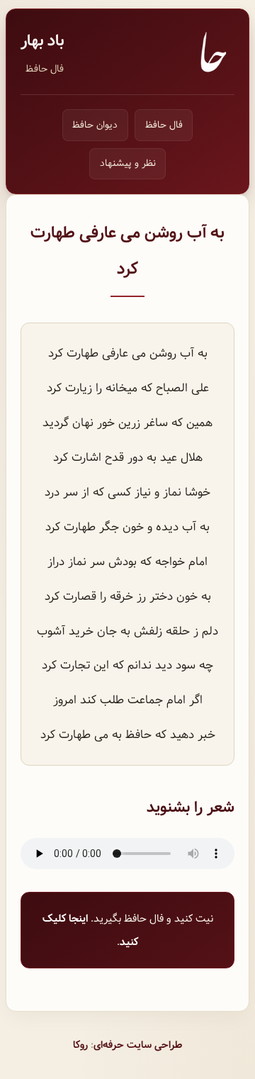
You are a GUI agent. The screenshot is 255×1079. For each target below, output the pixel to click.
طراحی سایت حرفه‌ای (138, 1045)
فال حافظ (45, 69)
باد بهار (42, 40)
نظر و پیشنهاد (128, 163)
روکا (80, 1045)
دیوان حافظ (95, 125)
